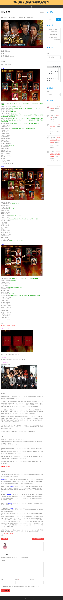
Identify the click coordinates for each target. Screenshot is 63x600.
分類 (48, 53)
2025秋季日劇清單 (53, 34)
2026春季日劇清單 (53, 32)
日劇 (27, 17)
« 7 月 (53, 82)
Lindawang (6, 17)
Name (2, 579)
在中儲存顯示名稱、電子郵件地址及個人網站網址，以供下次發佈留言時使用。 (21, 586)
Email (17, 579)
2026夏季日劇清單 (53, 29)
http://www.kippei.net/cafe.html (11, 535)
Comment (3, 560)
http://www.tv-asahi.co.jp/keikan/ (8, 325)
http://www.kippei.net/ (8, 533)
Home (37, 12)
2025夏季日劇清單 (53, 37)
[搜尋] (58, 19)
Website (32, 579)
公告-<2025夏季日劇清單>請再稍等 (54, 40)
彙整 (48, 91)
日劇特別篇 (20, 17)
